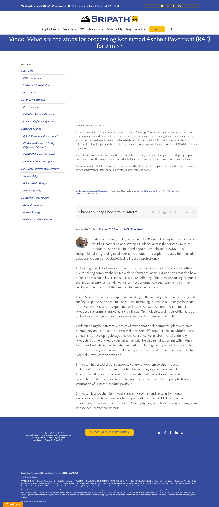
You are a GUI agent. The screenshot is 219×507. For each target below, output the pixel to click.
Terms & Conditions (38, 433)
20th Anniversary (32, 78)
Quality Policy (50, 433)
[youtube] (162, 6)
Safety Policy (60, 433)
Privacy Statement (39, 435)
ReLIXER (79, 194)
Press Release (30, 107)
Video (163, 191)
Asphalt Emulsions (33, 205)
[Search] (171, 29)
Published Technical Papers (38, 114)
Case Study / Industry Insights (40, 121)
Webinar (170, 191)
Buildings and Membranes (37, 219)
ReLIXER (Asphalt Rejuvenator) (40, 136)
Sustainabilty (30, 176)
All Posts (28, 70)
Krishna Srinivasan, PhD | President (93, 191)
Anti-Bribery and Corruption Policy (52, 438)
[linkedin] (179, 6)
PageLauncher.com (42, 501)
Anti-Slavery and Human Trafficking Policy (48, 440)
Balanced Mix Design (146, 191)
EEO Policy (35, 438)
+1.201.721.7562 (33, 6)
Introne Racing (31, 212)
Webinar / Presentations (37, 85)
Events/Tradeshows (34, 99)
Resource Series (32, 128)
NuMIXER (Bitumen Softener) (39, 161)
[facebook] (173, 6)
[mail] (182, 432)
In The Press (30, 92)
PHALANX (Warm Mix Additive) (41, 168)
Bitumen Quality (32, 190)
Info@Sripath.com (57, 6)
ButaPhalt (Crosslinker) (36, 197)
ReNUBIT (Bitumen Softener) (39, 154)
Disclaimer (28, 435)
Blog (158, 191)
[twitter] (167, 6)
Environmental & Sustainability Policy (59, 435)
